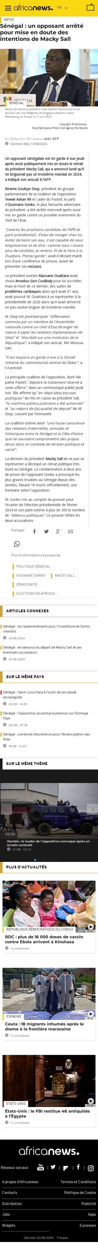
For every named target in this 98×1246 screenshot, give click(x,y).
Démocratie (26, 585)
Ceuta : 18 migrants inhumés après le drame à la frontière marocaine (44, 1026)
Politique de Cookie (80, 1193)
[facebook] (78, 1168)
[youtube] (41, 1168)
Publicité (88, 1204)
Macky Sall (65, 576)
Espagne (13, 1017)
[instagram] (90, 1168)
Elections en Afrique (35, 594)
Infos (9, 20)
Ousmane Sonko (30, 576)
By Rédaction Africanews (24, 139)
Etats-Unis (16, 1104)
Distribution (12, 1204)
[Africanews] (33, 8)
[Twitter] (53, 1168)
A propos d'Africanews (20, 1182)
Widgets (8, 1226)
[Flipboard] (66, 1168)
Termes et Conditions (78, 1182)
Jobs (6, 1215)
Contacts (9, 1193)
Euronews (88, 1226)
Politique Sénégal (33, 567)
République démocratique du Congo (39, 929)
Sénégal (16, 103)
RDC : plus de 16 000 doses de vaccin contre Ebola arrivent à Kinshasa (44, 939)
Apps (92, 1215)
